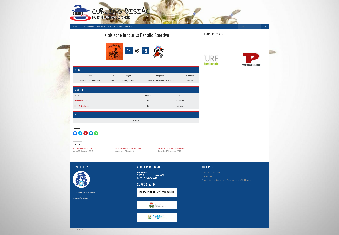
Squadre (90, 26)
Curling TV (101, 26)
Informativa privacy (81, 198)
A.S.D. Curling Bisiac (212, 172)
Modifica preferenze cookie (84, 192)
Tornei (82, 26)
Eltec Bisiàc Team (81, 106)
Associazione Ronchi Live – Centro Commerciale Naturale (227, 180)
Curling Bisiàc (121, 11)
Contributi (208, 176)
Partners (128, 26)
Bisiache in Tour (80, 101)
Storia (119, 26)
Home (75, 26)
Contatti (111, 26)
